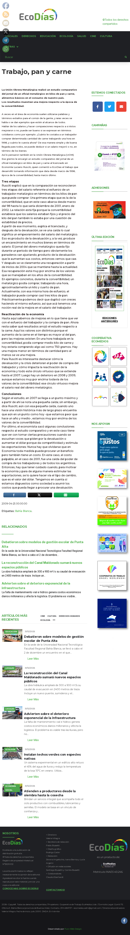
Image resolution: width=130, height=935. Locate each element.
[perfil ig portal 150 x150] (100, 356)
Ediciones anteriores (109, 319)
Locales (9, 668)
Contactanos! (55, 889)
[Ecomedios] (108, 865)
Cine (42, 616)
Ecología (45, 620)
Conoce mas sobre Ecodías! (21, 888)
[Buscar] (62, 57)
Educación (11, 632)
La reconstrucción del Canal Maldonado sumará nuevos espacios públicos (52, 677)
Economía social (10, 788)
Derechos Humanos (69, 616)
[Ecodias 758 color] (109, 278)
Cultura (51, 616)
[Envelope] (121, 107)
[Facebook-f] (98, 107)
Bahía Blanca (23, 511)
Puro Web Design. (73, 929)
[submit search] (126, 57)
